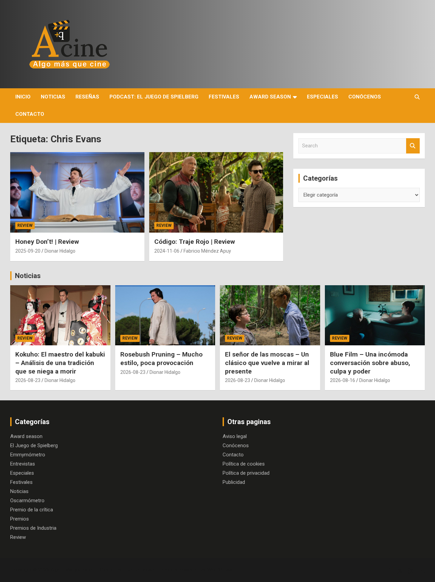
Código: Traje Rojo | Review (194, 241)
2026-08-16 (342, 380)
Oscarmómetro (27, 500)
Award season (270, 97)
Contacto (29, 114)
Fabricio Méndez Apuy (207, 251)
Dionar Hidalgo (60, 251)
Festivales (224, 97)
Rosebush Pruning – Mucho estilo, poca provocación (161, 358)
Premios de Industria (33, 528)
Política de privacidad (246, 473)
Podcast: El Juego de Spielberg (153, 97)
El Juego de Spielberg (34, 445)
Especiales (322, 97)
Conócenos (364, 97)
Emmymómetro (27, 455)
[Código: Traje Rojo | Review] (216, 192)
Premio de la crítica (31, 510)
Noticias (53, 97)
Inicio (23, 97)
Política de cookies (244, 464)
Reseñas (87, 97)
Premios (19, 519)
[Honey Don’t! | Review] (77, 192)
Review (25, 225)
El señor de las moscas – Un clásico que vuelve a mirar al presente (267, 362)
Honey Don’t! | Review (47, 241)
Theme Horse (138, 570)
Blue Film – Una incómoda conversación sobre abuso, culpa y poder (370, 362)
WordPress (219, 570)
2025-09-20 (27, 251)
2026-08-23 (27, 380)
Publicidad (234, 482)
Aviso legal (235, 436)
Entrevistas (22, 464)
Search (413, 145)
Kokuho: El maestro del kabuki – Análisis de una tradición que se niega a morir (60, 362)
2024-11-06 (166, 251)
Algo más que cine (71, 570)
